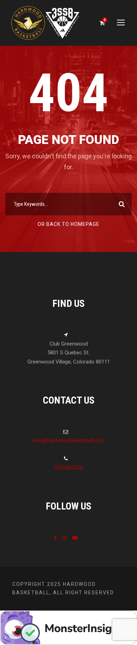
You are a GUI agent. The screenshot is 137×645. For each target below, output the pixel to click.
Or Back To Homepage (68, 224)
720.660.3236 (68, 467)
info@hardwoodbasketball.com (69, 440)
